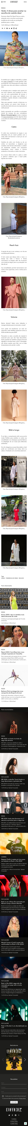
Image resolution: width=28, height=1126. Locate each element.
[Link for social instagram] (15, 1115)
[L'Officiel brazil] (14, 2)
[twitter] (11, 28)
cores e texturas (8, 81)
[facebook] (5, 28)
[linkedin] (9, 28)
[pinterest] (7, 28)
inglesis (21, 578)
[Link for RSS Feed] (18, 1115)
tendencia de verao (12, 578)
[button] (25, 1059)
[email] (2, 28)
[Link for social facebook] (12, 1115)
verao (3, 578)
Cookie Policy (14, 1123)
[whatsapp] (14, 28)
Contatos (14, 1119)
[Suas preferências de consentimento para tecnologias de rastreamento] (25, 1123)
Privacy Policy (23, 1098)
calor (12, 79)
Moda (3, 8)
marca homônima (8, 117)
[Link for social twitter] (9, 1115)
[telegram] (16, 28)
